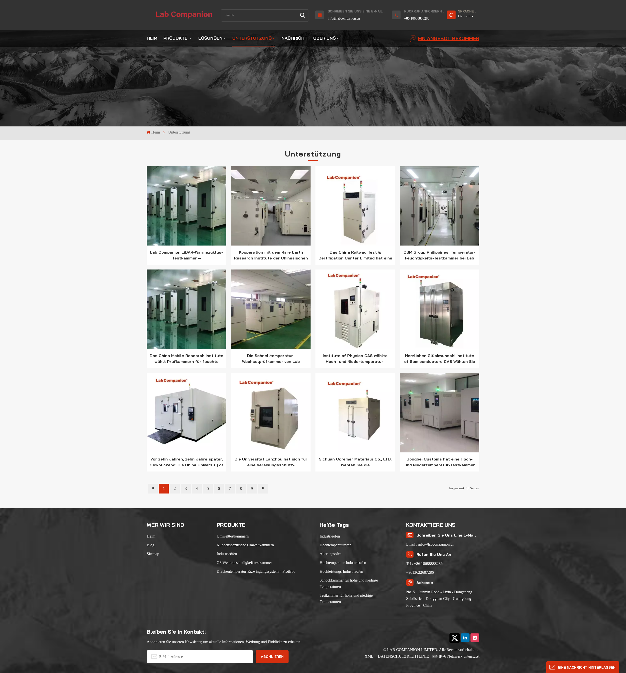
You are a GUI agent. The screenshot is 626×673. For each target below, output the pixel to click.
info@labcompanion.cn (344, 18)
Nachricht (294, 38)
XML (369, 656)
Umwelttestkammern (233, 536)
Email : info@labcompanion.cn (430, 544)
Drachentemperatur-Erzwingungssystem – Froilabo (256, 571)
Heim (152, 38)
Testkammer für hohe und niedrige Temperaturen (346, 598)
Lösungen (210, 38)
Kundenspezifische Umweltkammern (245, 545)
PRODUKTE (176, 38)
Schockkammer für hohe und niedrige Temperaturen (349, 583)
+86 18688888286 (416, 18)
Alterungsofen (331, 554)
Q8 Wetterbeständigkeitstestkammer (244, 563)
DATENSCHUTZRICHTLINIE (403, 656)
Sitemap (153, 554)
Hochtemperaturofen (335, 545)
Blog (150, 545)
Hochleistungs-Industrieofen (341, 571)
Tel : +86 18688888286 (424, 563)
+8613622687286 (420, 572)
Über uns (324, 38)
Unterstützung (252, 38)
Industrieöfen (227, 554)
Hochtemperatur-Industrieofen (343, 563)
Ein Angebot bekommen (448, 38)
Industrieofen (330, 536)
